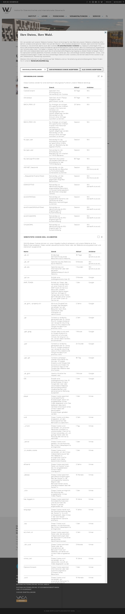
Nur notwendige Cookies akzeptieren (63, 69)
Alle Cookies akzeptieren (91, 69)
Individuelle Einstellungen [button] (32, 69)
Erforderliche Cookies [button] (33, 76)
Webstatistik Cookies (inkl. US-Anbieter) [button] (40, 237)
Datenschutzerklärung (40, 61)
